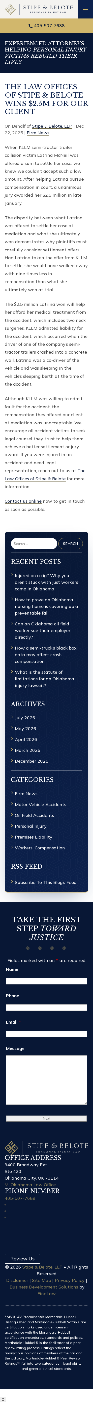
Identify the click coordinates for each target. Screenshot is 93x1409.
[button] (85, 9)
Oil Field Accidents (34, 815)
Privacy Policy (70, 1280)
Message (15, 1048)
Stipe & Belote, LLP (52, 126)
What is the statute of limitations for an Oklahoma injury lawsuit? (44, 678)
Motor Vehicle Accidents (40, 804)
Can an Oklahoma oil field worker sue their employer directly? (42, 630)
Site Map (41, 1280)
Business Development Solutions (44, 1287)
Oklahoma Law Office (33, 1184)
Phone (12, 995)
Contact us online (23, 501)
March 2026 (27, 750)
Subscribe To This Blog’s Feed (46, 882)
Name (12, 969)
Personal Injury (31, 826)
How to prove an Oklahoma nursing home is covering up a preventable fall (46, 606)
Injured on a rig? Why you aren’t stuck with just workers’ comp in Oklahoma (47, 582)
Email (13, 1022)
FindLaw (46, 1293)
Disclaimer (17, 1280)
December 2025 (31, 761)
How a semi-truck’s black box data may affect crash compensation (46, 654)
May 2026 (25, 728)
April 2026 (26, 739)
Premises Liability (33, 837)
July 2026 (25, 718)
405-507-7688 (49, 25)
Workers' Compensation (40, 848)
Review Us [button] (22, 1258)
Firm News (38, 133)
